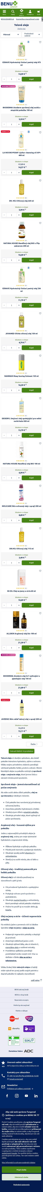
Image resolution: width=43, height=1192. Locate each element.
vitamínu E (29, 853)
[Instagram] (17, 1096)
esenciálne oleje (12, 947)
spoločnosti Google (9, 1153)
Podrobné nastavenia (21, 1185)
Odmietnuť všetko (21, 1177)
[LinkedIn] (36, 1096)
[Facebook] (7, 1096)
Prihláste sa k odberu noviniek (19, 1088)
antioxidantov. (11, 856)
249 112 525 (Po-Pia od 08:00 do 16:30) (24, 1076)
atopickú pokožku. (31, 812)
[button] (30, 13)
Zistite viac (22, 29)
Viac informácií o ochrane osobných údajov (18, 1162)
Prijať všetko (21, 1170)
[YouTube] (26, 1096)
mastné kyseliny (20, 900)
